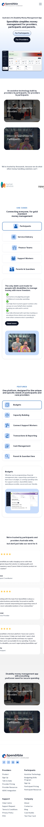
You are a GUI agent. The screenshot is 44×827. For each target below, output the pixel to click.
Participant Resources (32, 789)
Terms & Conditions (9, 809)
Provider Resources (9, 787)
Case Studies (29, 813)
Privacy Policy (7, 813)
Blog (26, 809)
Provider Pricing (8, 784)
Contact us (28, 806)
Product (5, 774)
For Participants (22, 33)
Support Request (8, 806)
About (26, 803)
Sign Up (5, 777)
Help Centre (7, 803)
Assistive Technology (32, 774)
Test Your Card (30, 816)
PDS (4, 816)
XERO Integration (9, 790)
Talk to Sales (7, 781)
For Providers (22, 40)
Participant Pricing (31, 786)
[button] (40, 4)
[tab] (22, 226)
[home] (12, 4)
